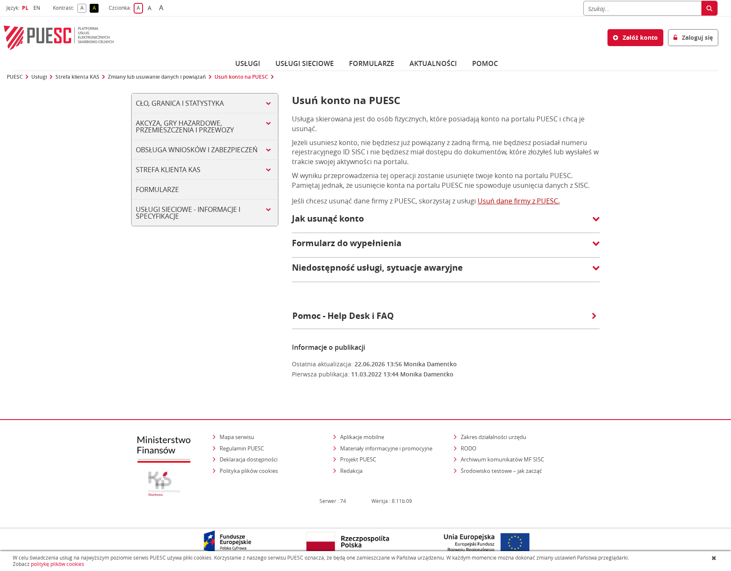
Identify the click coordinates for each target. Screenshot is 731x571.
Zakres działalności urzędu (494, 437)
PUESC (15, 77)
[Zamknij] (715, 558)
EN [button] (38, 8)
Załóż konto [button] (639, 37)
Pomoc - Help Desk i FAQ (343, 315)
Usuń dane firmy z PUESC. (519, 201)
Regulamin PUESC (242, 448)
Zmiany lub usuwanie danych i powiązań (157, 77)
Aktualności (433, 63)
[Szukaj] (709, 8)
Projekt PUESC (358, 459)
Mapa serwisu (237, 437)
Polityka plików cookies (249, 471)
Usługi (247, 63)
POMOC (485, 63)
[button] (446, 223)
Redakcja (351, 471)
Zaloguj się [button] (696, 37)
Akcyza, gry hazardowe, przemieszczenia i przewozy (185, 126)
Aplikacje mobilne (362, 437)
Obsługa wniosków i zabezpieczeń (197, 149)
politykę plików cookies (57, 564)
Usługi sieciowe (304, 63)
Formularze (371, 63)
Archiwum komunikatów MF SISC (502, 459)
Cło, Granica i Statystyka (180, 103)
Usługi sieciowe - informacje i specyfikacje (188, 213)
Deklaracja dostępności (249, 459)
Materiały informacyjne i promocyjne (386, 448)
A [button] (83, 8)
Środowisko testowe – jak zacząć (502, 471)
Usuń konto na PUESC (241, 77)
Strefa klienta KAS (77, 77)
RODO (468, 448)
